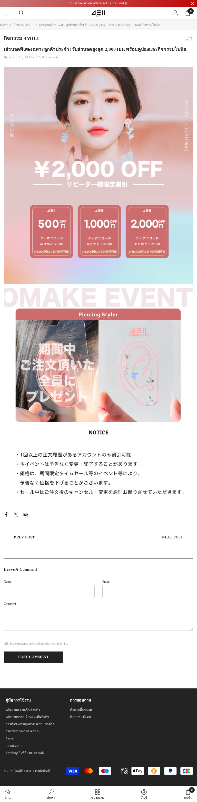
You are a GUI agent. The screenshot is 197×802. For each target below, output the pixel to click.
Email (106, 582)
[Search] (21, 13)
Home (4, 25)
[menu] (7, 13)
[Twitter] (16, 514)
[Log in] (175, 13)
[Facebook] (6, 514)
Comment (10, 604)
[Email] (25, 514)
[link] (51, 794)
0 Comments (50, 57)
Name (7, 582)
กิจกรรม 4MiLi (23, 25)
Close (192, 3)
